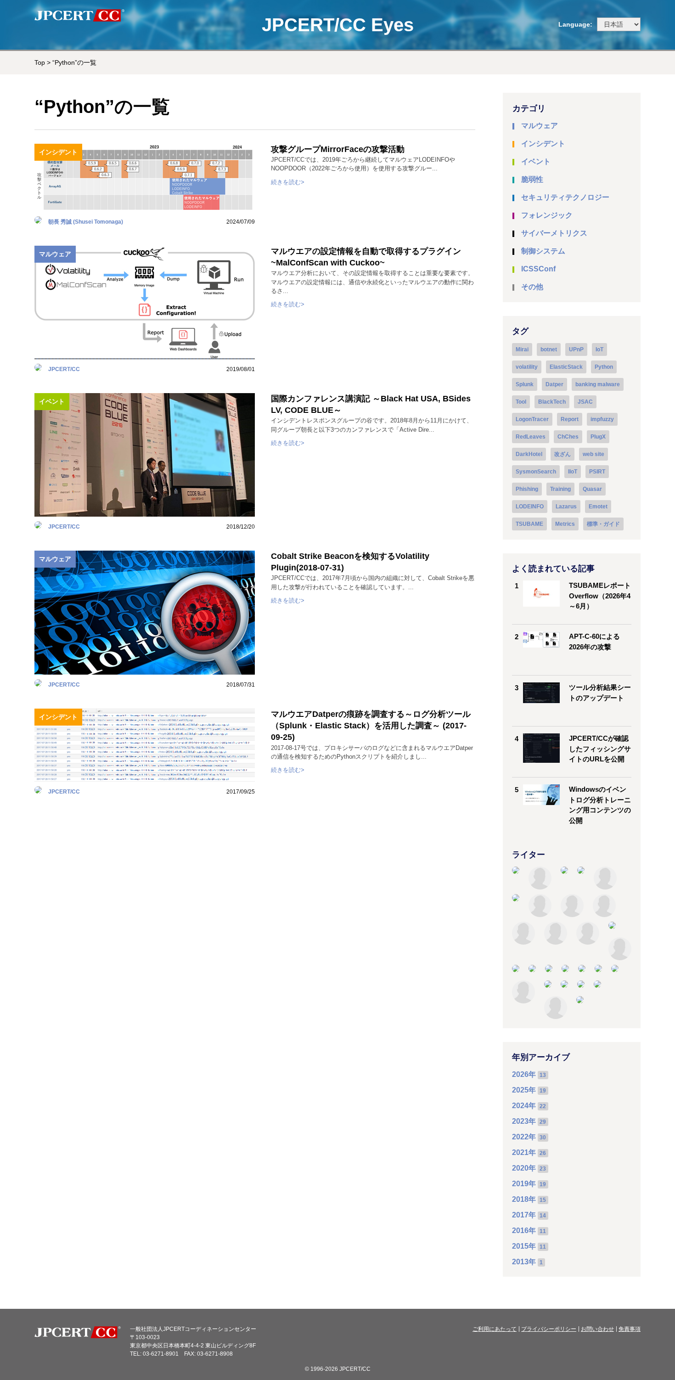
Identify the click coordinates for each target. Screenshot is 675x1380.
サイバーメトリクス (554, 233)
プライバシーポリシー (548, 1329)
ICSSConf (538, 269)
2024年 (524, 1106)
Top (39, 62)
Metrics (565, 524)
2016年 (524, 1230)
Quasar (592, 489)
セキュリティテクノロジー (565, 197)
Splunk (525, 384)
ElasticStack (566, 367)
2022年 (524, 1137)
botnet (548, 349)
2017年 (524, 1215)
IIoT (572, 471)
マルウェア (55, 254)
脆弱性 (532, 179)
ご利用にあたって (494, 1329)
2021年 (524, 1152)
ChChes (568, 437)
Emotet (598, 506)
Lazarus (566, 506)
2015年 (524, 1246)
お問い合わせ (597, 1329)
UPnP (576, 349)
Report (570, 419)
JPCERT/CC (64, 369)
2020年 (524, 1168)
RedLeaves (531, 437)
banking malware (597, 384)
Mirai (522, 349)
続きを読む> (287, 182)
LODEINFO (530, 506)
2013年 (524, 1262)
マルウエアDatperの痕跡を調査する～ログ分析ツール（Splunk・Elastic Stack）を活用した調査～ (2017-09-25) (371, 726)
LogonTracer (532, 419)
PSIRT (597, 471)
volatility (527, 367)
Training (560, 489)
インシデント (58, 152)
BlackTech (552, 402)
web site (593, 454)
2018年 (524, 1199)
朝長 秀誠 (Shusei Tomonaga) (85, 222)
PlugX (598, 437)
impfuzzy (602, 419)
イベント (52, 401)
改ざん (562, 454)
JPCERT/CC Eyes (338, 25)
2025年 (524, 1090)
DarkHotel (529, 454)
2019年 (524, 1184)
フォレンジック (547, 215)
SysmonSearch (536, 471)
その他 (532, 287)
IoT (599, 349)
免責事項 (630, 1329)
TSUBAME (529, 524)
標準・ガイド (603, 524)
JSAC (585, 402)
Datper (554, 384)
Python (604, 367)
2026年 (524, 1074)
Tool (521, 402)
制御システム (543, 251)
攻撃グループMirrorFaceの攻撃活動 (338, 149)
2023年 (524, 1121)
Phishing (527, 489)
